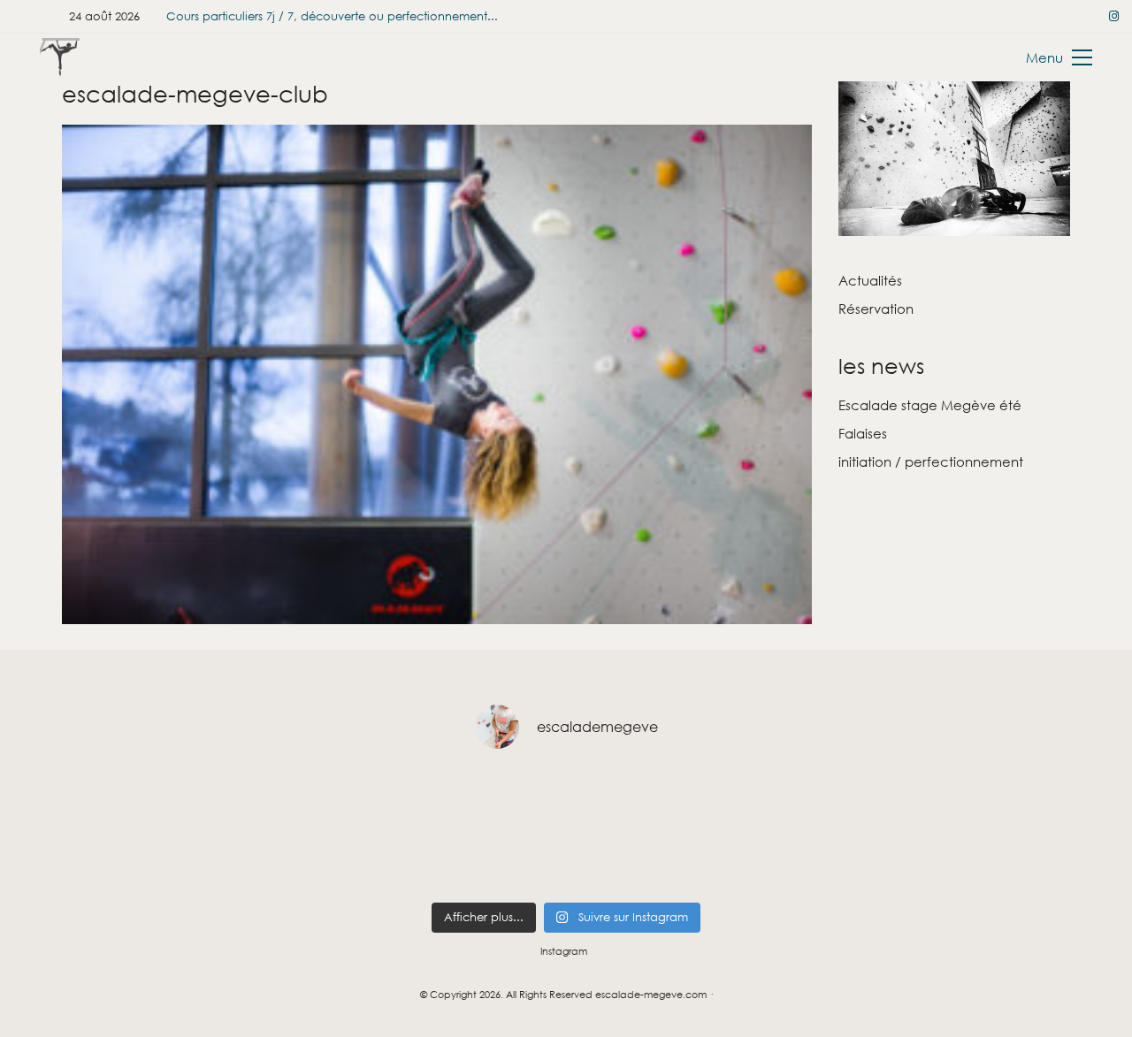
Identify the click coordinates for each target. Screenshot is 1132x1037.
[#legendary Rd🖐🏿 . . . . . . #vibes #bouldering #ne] (108, 800)
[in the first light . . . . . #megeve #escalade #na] (311, 800)
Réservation (876, 308)
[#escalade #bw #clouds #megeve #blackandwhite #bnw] (820, 861)
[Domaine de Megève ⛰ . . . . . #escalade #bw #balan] (922, 861)
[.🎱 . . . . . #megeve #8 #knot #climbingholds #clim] (515, 800)
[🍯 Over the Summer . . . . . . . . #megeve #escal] (1023, 800)
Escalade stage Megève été (929, 405)
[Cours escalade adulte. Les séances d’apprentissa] (311, 861)
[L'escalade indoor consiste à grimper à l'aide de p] (413, 861)
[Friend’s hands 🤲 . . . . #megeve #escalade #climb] (210, 861)
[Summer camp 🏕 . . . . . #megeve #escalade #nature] (616, 800)
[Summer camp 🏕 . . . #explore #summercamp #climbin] (718, 800)
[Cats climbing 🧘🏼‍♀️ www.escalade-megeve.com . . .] (616, 861)
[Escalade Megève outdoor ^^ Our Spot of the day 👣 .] (515, 861)
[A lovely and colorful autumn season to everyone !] (1023, 861)
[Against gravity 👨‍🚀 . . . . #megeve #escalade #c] (108, 861)
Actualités (870, 280)
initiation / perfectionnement (930, 461)
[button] (1059, 57)
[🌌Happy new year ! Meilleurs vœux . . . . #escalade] (718, 861)
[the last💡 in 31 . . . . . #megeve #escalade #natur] (210, 800)
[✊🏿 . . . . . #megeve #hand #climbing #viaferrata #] (413, 800)
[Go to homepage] (60, 57)
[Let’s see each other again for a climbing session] (820, 800)
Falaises (862, 433)
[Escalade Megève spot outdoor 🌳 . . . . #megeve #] (922, 800)
